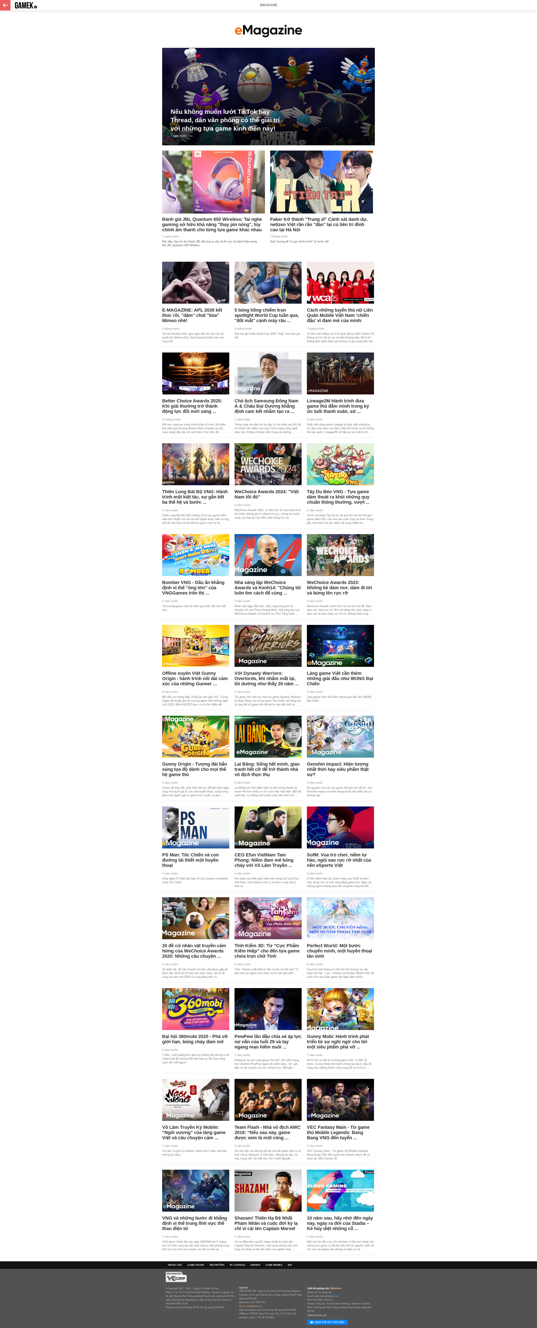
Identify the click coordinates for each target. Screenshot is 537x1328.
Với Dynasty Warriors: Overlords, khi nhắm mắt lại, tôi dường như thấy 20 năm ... (267, 678)
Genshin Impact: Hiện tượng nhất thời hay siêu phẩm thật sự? (338, 769)
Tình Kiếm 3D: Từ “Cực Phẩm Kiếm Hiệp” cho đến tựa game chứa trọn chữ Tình (267, 951)
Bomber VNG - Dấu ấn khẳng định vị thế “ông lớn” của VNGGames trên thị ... (193, 588)
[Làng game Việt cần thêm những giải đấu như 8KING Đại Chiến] (340, 646)
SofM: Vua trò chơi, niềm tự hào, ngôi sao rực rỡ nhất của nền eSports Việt (339, 860)
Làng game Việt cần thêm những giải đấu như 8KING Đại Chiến (340, 678)
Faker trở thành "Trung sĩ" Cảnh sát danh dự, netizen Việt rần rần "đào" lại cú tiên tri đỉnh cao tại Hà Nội (319, 224)
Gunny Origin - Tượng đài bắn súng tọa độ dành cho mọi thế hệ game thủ (194, 769)
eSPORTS (255, 1265)
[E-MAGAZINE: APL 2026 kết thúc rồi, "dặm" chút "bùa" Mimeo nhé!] (195, 283)
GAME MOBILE (274, 1265)
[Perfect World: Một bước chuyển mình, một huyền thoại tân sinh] (340, 918)
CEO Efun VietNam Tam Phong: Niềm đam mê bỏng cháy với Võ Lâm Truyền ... (264, 860)
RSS (290, 1265)
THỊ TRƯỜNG (217, 1265)
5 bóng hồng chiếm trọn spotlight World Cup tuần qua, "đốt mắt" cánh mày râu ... (267, 315)
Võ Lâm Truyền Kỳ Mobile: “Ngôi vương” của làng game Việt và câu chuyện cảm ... (193, 1132)
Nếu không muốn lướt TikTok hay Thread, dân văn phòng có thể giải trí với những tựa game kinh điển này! (225, 120)
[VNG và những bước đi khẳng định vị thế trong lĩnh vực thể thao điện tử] (195, 1191)
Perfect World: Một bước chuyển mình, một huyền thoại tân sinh (339, 951)
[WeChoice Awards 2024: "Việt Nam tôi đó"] (268, 464)
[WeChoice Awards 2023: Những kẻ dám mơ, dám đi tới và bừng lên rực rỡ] (340, 555)
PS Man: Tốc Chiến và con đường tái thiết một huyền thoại (190, 860)
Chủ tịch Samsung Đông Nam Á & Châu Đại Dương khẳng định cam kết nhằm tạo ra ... (266, 406)
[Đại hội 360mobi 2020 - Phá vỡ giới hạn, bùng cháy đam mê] (195, 1009)
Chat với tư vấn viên (329, 1322)
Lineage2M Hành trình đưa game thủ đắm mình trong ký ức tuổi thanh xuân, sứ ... (338, 406)
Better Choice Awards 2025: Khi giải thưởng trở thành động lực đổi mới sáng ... (192, 406)
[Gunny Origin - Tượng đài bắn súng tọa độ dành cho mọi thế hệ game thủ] (195, 737)
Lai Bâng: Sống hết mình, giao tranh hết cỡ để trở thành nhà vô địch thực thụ (267, 769)
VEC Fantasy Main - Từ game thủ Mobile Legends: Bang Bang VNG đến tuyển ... (338, 1132)
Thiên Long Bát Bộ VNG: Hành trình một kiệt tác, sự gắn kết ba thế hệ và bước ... (195, 497)
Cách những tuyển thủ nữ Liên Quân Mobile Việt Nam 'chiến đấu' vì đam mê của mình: (340, 315)
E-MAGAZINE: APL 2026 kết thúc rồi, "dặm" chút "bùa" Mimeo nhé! (192, 315)
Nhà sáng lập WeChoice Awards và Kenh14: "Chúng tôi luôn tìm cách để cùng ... (268, 588)
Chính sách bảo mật (316, 1315)
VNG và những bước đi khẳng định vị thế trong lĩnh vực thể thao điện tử (194, 1223)
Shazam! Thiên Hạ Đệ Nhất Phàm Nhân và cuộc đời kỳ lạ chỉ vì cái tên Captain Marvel (266, 1223)
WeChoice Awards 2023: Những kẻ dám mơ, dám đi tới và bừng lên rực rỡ (339, 588)
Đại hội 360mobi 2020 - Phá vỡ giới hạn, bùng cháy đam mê (195, 1039)
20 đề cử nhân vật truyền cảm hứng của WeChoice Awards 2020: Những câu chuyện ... (194, 951)
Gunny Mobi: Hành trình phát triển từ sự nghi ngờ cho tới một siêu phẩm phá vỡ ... (338, 1042)
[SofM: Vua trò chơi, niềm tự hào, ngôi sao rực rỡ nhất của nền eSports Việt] (340, 827)
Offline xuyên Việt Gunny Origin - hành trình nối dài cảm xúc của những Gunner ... (195, 678)
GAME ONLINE (195, 1265)
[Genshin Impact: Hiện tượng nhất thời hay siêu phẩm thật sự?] (340, 737)
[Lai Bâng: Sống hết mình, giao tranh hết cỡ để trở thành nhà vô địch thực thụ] (268, 737)
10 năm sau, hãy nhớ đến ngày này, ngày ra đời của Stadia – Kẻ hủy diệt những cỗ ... (340, 1223)
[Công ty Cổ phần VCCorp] (176, 1281)
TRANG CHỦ (175, 1265)
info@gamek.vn (254, 1306)
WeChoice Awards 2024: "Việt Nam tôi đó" (267, 494)
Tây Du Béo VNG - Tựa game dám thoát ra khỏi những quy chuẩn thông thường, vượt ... (338, 497)
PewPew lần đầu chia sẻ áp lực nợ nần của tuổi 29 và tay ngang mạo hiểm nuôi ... (268, 1042)
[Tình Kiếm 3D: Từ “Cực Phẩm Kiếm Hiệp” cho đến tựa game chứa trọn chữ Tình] (268, 918)
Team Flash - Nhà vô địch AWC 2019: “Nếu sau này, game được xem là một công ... (268, 1132)
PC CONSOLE (237, 1265)
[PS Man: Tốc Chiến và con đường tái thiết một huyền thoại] (195, 827)
